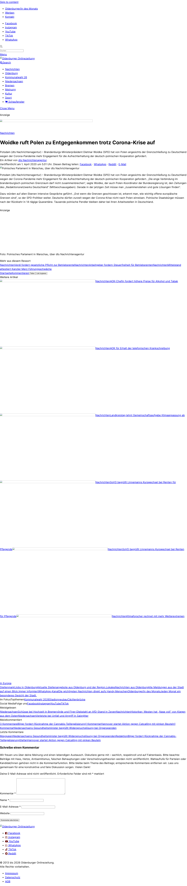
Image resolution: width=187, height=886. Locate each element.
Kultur (8, 93)
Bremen (9, 85)
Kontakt (9, 16)
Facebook (11, 23)
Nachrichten (12, 69)
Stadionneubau (58, 699)
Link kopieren (41, 273)
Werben (9, 12)
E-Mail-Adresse (10, 806)
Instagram (11, 27)
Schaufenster (16, 101)
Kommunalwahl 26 (16, 77)
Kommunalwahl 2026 (36, 699)
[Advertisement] (93, 232)
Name (4, 800)
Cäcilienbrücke (76, 699)
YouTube (10, 31)
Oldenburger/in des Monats (21, 8)
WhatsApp (11, 39)
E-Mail (122, 164)
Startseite (6, 273)
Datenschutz (12, 877)
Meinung (10, 89)
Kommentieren (20, 273)
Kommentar (8, 793)
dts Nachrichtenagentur (32, 160)
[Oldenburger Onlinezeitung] (17, 826)
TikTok (9, 35)
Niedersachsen (14, 81)
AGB (7, 881)
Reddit (112, 164)
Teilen (32, 273)
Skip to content (9, 2)
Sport (8, 97)
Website (5, 813)
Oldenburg (11, 73)
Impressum (11, 873)
